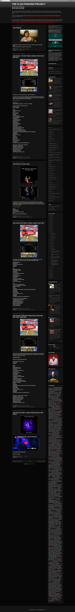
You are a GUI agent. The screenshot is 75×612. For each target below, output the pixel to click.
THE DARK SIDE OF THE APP (54, 193)
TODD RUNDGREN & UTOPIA (54, 197)
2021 (51, 222)
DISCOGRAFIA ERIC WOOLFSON (55, 157)
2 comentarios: (25, 456)
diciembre (52, 233)
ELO (49, 164)
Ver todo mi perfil (56, 347)
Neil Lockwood (51, 175)
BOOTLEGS (22, 217)
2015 (51, 231)
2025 (51, 216)
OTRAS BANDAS (52, 177)
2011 (51, 273)
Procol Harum (51, 184)
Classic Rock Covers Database (55, 329)
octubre (52, 236)
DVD (21, 457)
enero (52, 267)
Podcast (50, 182)
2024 (51, 218)
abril (51, 245)
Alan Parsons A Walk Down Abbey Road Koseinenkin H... (54, 261)
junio (52, 242)
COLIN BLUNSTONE (52, 149)
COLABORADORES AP (53, 145)
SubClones (50, 191)
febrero (52, 248)
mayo (52, 243)
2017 (51, 228)
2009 (51, 276)
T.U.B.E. (51, 283)
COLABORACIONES (52, 143)
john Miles (50, 171)
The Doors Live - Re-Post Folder (55, 297)
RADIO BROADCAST (28, 217)
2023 (51, 219)
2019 (51, 225)
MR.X (56, 346)
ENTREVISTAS (51, 166)
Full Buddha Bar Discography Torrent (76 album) (57, 319)
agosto (52, 239)
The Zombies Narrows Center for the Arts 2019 (57, 95)
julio (51, 240)
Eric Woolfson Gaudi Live (57, 102)
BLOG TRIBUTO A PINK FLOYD (54, 71)
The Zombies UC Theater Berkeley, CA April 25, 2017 (57, 110)
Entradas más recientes (17, 461)
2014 (51, 269)
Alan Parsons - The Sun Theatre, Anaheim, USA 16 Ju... (55, 252)
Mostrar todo (60, 341)
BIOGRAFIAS (51, 138)
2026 (51, 215)
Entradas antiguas (41, 461)
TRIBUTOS (50, 200)
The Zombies (51, 195)
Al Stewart (50, 131)
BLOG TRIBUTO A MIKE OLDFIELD (55, 73)
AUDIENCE (18, 217)
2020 (51, 224)
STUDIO (50, 189)
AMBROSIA (51, 132)
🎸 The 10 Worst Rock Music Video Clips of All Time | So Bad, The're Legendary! (57, 332)
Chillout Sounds (53, 317)
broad (50, 141)
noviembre (53, 234)
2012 (51, 272)
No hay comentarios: (26, 48)
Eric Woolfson (51, 168)
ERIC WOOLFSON (52, 209)
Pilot (49, 180)
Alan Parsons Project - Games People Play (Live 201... (54, 264)
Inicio (30, 461)
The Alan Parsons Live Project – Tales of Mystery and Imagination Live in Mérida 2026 (55, 26)
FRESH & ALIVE (51, 69)
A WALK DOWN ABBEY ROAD (21, 309)
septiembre (53, 237)
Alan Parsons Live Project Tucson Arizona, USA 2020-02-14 (57, 87)
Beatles (50, 136)
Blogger (44, 609)
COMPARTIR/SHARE (16, 100)
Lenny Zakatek (51, 173)
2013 (51, 270)
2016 (51, 230)
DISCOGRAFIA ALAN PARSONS (54, 152)
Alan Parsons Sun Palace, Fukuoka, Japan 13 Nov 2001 (28, 223)
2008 (51, 278)
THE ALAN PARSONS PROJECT (28, 4)
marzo (52, 246)
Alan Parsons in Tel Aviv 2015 (21, 164)
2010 (51, 275)
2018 (51, 227)
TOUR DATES (51, 198)
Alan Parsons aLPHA (56, 78)
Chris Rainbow (17, 28)
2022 (51, 221)
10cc (49, 127)
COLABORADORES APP (53, 147)
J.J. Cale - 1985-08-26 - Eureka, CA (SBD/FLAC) (57, 285)
